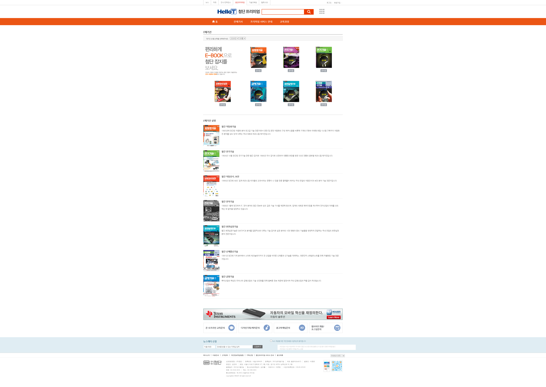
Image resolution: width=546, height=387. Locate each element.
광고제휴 (280, 355)
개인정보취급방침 (237, 355)
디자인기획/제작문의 (250, 328)
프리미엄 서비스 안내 (261, 21)
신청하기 (257, 347)
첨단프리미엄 (240, 2)
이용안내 (216, 355)
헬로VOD (264, 2)
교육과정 (284, 21)
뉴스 (207, 2)
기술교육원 (253, 2)
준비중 (258, 71)
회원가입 (337, 3)
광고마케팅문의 (283, 328)
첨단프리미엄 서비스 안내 (265, 355)
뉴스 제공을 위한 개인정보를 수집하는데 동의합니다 (289, 341)
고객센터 (225, 355)
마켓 (214, 2)
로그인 (329, 3)
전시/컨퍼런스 (226, 2)
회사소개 (206, 355)
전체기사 (238, 21)
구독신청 (250, 355)
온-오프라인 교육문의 (215, 328)
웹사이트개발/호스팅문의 (317, 327)
